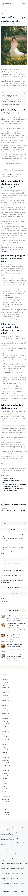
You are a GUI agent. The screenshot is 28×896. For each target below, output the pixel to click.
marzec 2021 (5, 783)
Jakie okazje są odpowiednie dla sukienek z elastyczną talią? (12, 102)
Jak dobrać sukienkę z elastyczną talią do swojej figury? (13, 97)
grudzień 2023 (5, 726)
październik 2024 (6, 718)
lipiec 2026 (4, 672)
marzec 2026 (5, 682)
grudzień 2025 (5, 690)
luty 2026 (4, 685)
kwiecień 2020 (5, 812)
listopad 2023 (5, 729)
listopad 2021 (5, 762)
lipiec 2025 (4, 703)
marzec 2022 (5, 752)
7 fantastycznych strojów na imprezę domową (12, 563)
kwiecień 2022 (5, 750)
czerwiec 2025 (5, 705)
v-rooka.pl (13, 891)
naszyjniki (21, 278)
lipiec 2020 (4, 804)
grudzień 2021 (5, 760)
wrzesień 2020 (5, 799)
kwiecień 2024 (5, 721)
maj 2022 (4, 747)
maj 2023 (4, 737)
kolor (9, 304)
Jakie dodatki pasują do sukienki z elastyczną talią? (13, 100)
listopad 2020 (5, 794)
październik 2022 (6, 742)
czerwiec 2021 (5, 775)
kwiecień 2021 (5, 781)
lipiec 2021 (4, 773)
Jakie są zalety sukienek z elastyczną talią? (11, 95)
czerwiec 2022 (5, 744)
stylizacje (11, 174)
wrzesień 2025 (5, 698)
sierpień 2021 (5, 770)
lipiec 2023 (4, 734)
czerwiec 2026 (5, 674)
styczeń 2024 (5, 724)
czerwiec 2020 (5, 807)
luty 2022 (4, 755)
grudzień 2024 (5, 716)
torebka (24, 288)
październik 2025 (6, 695)
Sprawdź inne (4, 601)
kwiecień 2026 (5, 679)
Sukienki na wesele (8, 478)
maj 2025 (4, 708)
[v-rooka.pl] (8, 3)
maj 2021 (4, 778)
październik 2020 (6, 796)
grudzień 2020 (5, 791)
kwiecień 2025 (5, 711)
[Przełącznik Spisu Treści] (23, 93)
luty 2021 (4, 786)
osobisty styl (5, 251)
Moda (2, 13)
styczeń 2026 (5, 687)
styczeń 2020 (5, 814)
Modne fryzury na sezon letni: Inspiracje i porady (12, 567)
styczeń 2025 (5, 713)
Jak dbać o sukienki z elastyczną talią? (10, 104)
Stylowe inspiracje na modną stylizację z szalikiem (13, 883)
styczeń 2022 (5, 757)
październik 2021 (6, 765)
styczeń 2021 (5, 788)
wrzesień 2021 (5, 768)
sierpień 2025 (5, 700)
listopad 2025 (5, 692)
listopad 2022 (5, 739)
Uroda (2, 604)
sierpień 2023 (5, 731)
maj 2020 (4, 809)
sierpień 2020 (5, 801)
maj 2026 (4, 677)
